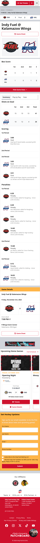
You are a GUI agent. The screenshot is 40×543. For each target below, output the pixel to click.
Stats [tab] (25, 97)
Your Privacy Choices (10, 520)
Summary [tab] (6, 97)
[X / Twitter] (20, 525)
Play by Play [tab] (17, 97)
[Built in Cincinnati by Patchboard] (20, 535)
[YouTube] (33, 525)
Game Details (17, 407)
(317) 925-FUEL (9, 511)
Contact (11, 518)
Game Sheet (20, 34)
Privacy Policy (20, 518)
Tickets (17, 402)
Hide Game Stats (19, 90)
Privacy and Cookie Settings (27, 520)
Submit (20, 466)
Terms (29, 518)
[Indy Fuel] (5, 3)
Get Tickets (24, 3)
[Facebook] (6, 525)
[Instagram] (13, 525)
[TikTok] (26, 525)
